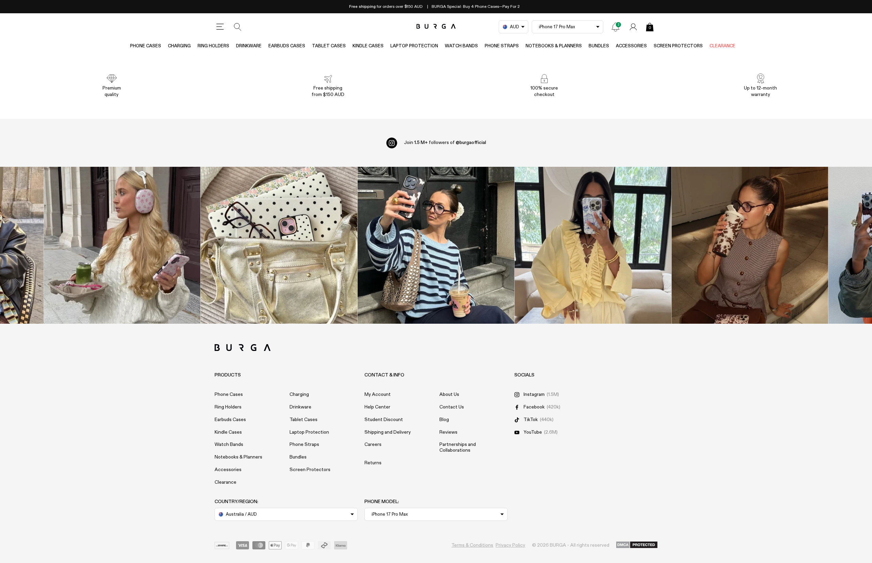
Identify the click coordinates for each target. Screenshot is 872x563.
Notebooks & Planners (554, 46)
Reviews (448, 432)
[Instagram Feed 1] (436, 245)
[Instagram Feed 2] (592, 245)
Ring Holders (213, 46)
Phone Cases (145, 46)
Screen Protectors (678, 46)
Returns (373, 463)
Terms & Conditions (472, 545)
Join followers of (445, 142)
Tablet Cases (329, 46)
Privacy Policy (510, 545)
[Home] (436, 27)
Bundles (599, 46)
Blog (444, 419)
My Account (377, 394)
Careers (373, 444)
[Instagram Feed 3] (749, 245)
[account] (633, 26)
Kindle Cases (368, 46)
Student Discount (383, 419)
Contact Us (451, 407)
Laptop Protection (414, 46)
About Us (449, 394)
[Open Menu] (220, 26)
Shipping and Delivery (387, 432)
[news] (615, 26)
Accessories (631, 46)
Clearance (722, 46)
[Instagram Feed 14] (279, 245)
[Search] (237, 26)
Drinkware (249, 46)
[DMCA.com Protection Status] (636, 545)
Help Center (377, 407)
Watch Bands (461, 46)
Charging (179, 46)
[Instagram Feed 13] (122, 245)
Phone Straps (502, 46)
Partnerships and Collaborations (457, 447)
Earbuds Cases (286, 46)
